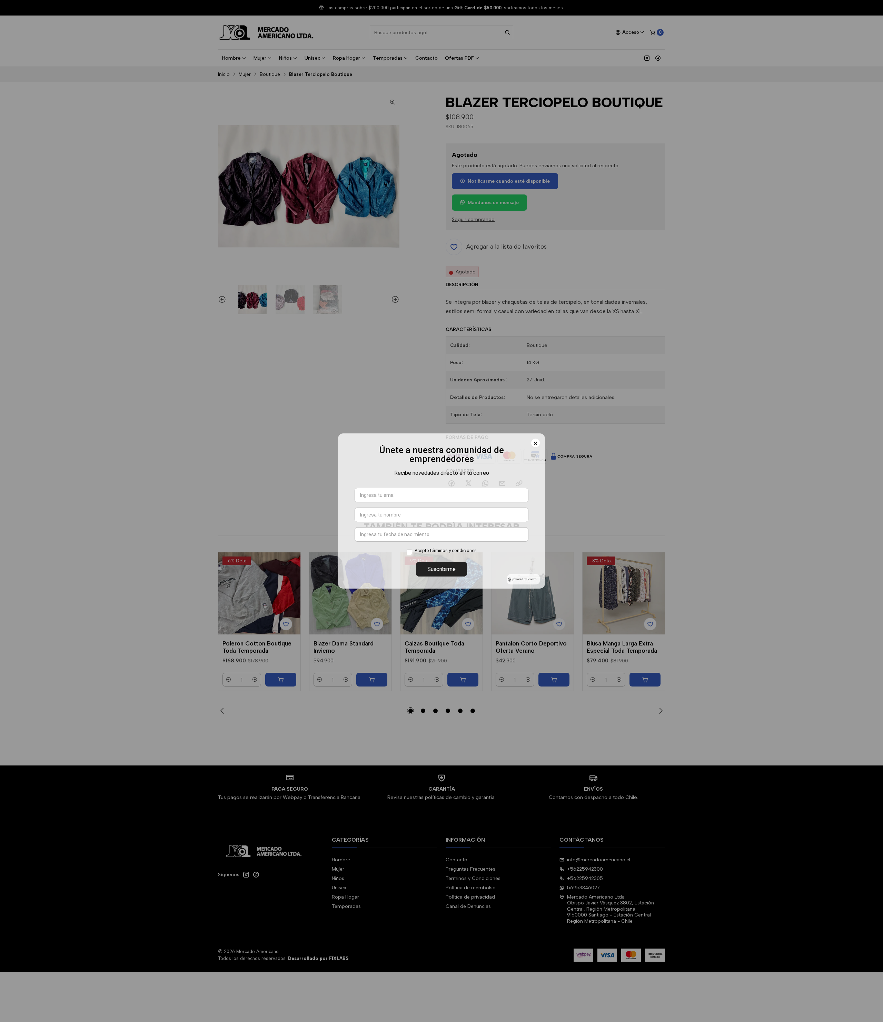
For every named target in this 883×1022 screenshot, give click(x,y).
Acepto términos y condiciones (446, 550)
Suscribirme (441, 569)
